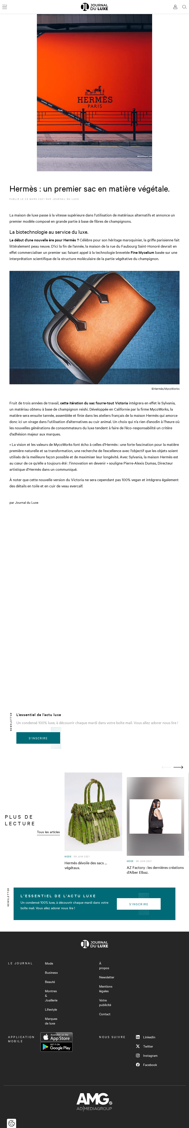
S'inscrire (38, 738)
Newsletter (106, 977)
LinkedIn (149, 1037)
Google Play (56, 1047)
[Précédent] (166, 767)
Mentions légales (105, 988)
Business (51, 972)
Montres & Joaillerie (51, 995)
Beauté (50, 981)
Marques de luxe (51, 1020)
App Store (56, 1037)
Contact (104, 1014)
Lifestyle (51, 1009)
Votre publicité (105, 1002)
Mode (49, 963)
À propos (104, 965)
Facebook (150, 1064)
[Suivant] (178, 767)
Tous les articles (48, 831)
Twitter (148, 1046)
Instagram (150, 1055)
